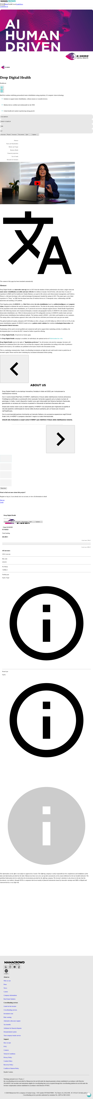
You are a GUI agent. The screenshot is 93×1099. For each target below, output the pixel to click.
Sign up (5, 6)
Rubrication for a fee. (56, 338)
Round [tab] (8, 134)
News (21, 4)
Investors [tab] (14, 134)
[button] (11, 140)
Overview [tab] (3, 134)
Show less (3, 488)
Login (1, 6)
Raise (6, 4)
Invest (2, 4)
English (6, 973)
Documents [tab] (21, 134)
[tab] (28, 135)
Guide (18, 4)
